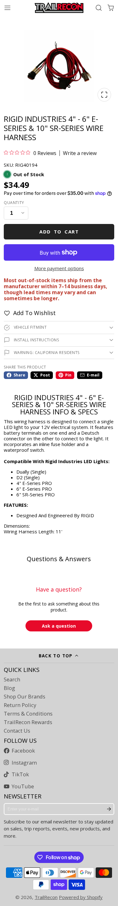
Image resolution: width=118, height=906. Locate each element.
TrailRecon (46, 897)
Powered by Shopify (81, 897)
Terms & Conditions (28, 714)
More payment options (59, 268)
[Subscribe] (109, 809)
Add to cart (59, 231)
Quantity (14, 203)
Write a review (80, 153)
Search (12, 679)
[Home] (59, 7)
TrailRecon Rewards (28, 722)
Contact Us (17, 731)
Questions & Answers (59, 559)
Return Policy (20, 705)
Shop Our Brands (24, 696)
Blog (9, 688)
